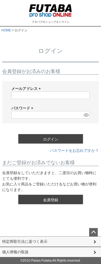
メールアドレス (27, 88)
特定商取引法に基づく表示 (24, 241)
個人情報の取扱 (15, 252)
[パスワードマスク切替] (85, 114)
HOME (6, 30)
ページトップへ (93, 232)
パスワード (23, 108)
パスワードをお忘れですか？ (74, 150)
